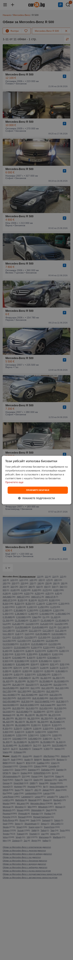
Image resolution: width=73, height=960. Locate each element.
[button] (36, 498)
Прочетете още (14, 482)
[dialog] (36, 480)
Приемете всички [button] (37, 490)
